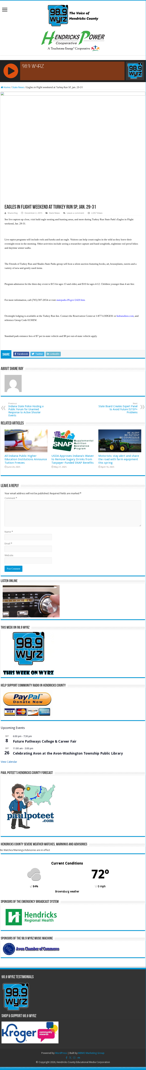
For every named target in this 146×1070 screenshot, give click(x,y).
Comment (11, 498)
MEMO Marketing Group (91, 1053)
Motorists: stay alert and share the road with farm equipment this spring (118, 459)
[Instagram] (74, 1057)
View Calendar (9, 761)
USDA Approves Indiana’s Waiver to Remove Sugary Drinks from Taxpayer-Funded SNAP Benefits (72, 459)
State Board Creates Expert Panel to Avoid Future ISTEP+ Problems (118, 408)
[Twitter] (70, 1057)
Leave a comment (75, 213)
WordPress (61, 1053)
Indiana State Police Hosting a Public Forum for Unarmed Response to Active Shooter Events (25, 409)
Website (9, 555)
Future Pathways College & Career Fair (45, 741)
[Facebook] (66, 1057)
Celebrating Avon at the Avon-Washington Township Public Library (68, 753)
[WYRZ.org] (73, 14)
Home (6, 87)
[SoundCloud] (79, 1057)
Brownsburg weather (67, 891)
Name (9, 531)
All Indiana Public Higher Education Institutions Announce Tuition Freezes (26, 459)
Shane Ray (13, 213)
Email (8, 543)
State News (18, 87)
